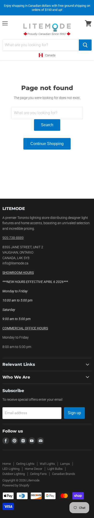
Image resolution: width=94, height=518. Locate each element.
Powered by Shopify (15, 485)
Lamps (65, 464)
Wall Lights (47, 464)
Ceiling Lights (25, 464)
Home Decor (33, 469)
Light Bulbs (55, 469)
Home (6, 464)
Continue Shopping (47, 144)
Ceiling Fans (38, 474)
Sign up (74, 413)
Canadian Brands (63, 474)
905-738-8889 (13, 238)
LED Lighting (11, 469)
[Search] (85, 45)
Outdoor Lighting (13, 474)
